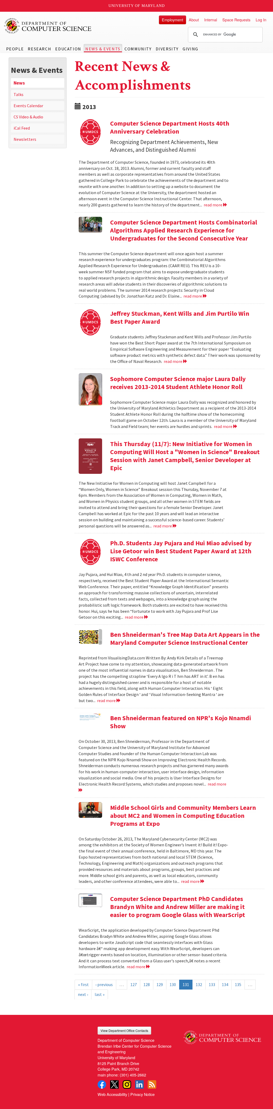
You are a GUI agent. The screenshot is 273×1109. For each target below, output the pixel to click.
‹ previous (104, 984)
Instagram (127, 1084)
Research (39, 48)
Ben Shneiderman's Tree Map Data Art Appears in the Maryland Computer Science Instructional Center (185, 638)
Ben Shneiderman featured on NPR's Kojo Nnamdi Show (180, 722)
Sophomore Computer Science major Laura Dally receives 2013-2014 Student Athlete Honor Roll (178, 383)
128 (146, 984)
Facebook (102, 1084)
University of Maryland (137, 6)
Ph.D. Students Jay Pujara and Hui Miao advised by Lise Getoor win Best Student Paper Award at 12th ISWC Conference (181, 551)
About (194, 19)
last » (100, 994)
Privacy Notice (142, 1094)
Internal (210, 19)
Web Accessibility (112, 1094)
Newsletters (25, 139)
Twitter (114, 1084)
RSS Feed (152, 1084)
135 (238, 984)
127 (133, 984)
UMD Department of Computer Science (48, 26)
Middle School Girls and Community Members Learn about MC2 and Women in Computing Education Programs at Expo (183, 815)
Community (138, 48)
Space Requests (236, 19)
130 (173, 984)
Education (68, 48)
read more (213, 204)
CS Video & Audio (28, 116)
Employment (172, 19)
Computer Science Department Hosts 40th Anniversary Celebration (169, 127)
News (19, 83)
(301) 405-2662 (133, 1075)
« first (83, 984)
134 (225, 984)
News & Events (103, 48)
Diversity (167, 48)
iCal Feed (22, 128)
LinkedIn (139, 1084)
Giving (190, 48)
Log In (261, 19)
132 (199, 984)
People (15, 48)
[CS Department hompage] (222, 1035)
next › (83, 994)
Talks (18, 94)
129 (159, 984)
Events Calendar (28, 105)
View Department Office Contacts (124, 1030)
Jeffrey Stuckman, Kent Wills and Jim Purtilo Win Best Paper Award (179, 317)
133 (212, 984)
